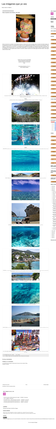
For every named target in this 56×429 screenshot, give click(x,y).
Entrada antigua (46, 384)
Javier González (17, 418)
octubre (54, 202)
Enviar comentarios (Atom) (11, 386)
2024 (53, 237)
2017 (53, 230)
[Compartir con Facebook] (18, 354)
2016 (53, 190)
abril (53, 194)
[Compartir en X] (17, 354)
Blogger (36, 422)
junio (53, 196)
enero (54, 191)
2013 (53, 186)
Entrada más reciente (6, 384)
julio (53, 198)
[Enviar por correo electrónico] (16, 354)
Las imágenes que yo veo (14, 4)
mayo (54, 195)
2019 (53, 233)
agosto (54, 199)
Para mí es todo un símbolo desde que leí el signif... (12, 397)
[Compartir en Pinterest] (19, 354)
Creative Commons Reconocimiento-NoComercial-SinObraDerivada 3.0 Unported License (40, 418)
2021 (53, 236)
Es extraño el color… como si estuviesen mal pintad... (12, 399)
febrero (54, 192)
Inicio (26, 384)
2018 (53, 232)
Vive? (5, 398)
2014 (53, 187)
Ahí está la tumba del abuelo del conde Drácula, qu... (12, 402)
